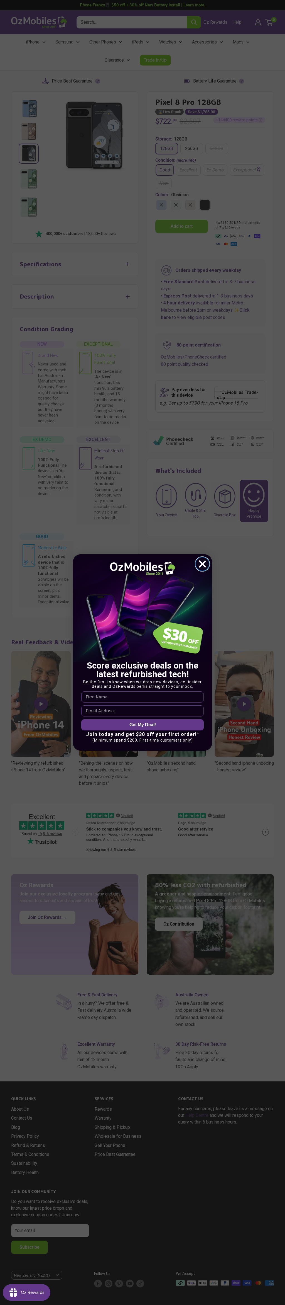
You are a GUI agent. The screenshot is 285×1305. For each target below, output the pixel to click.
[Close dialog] (202, 564)
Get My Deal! (142, 724)
